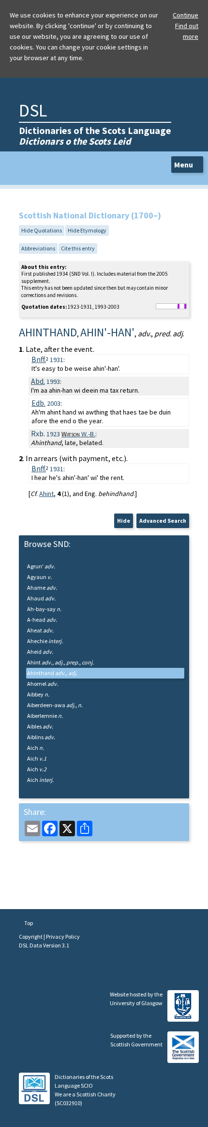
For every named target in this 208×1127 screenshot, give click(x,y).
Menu (184, 164)
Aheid (40, 651)
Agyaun (39, 576)
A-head (42, 619)
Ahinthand (52, 673)
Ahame (42, 587)
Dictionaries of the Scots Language (95, 135)
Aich (35, 747)
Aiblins (41, 737)
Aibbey (38, 694)
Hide (123, 520)
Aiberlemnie (45, 715)
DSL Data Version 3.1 (44, 945)
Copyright (31, 936)
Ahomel (42, 683)
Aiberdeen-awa (55, 705)
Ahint (46, 493)
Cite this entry (78, 248)
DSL (33, 110)
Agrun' (41, 566)
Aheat (40, 630)
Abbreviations (38, 248)
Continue (185, 15)
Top (28, 923)
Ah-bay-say (44, 609)
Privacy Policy (63, 936)
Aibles (40, 726)
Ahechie (45, 641)
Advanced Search (162, 520)
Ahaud (41, 598)
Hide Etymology (87, 230)
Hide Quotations (41, 230)
